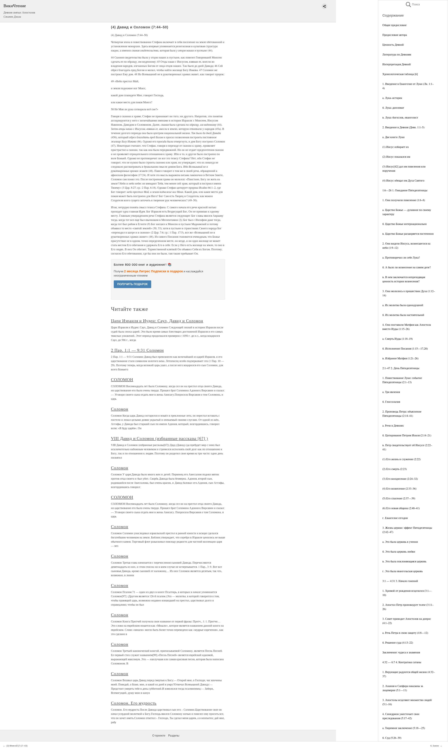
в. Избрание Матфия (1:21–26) (400, 358)
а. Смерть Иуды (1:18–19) (397, 338)
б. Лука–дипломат (393, 107)
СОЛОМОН (122, 379)
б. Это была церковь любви (398, 551)
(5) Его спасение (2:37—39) (398, 498)
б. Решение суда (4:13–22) (397, 642)
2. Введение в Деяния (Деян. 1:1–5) (403, 127)
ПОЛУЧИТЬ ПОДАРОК (132, 284)
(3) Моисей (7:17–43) (16, 746)
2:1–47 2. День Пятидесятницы (400, 368)
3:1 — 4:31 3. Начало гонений (400, 581)
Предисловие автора (394, 35)
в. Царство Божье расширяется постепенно (408, 233)
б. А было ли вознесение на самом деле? (406, 267)
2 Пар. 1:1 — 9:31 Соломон (137, 350)
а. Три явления (391, 392)
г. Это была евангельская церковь (402, 571)
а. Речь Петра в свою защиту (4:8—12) (405, 632)
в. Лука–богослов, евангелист (400, 117)
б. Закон (434, 746)
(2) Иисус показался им (396, 156)
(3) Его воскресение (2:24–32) (400, 478)
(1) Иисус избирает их (395, 147)
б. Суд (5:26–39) (391, 737)
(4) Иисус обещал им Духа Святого (403, 180)
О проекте (158, 735)
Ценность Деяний (393, 44)
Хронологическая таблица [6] (400, 74)
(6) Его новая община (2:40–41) (401, 508)
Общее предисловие (394, 25)
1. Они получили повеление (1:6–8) (403, 200)
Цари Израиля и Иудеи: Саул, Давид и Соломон (157, 320)
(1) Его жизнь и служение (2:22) (401, 459)
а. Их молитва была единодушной (402, 305)
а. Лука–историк (392, 98)
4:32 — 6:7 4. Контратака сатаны (401, 662)
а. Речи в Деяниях (393, 425)
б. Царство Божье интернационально (404, 224)
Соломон (119, 409)
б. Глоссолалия (391, 401)
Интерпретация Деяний (396, 64)
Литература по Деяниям (396, 54)
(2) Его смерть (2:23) (394, 469)
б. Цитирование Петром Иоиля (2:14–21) (406, 435)
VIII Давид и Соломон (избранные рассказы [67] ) (159, 438)
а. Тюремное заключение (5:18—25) (403, 728)
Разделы (173, 735)
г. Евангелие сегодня (395, 518)
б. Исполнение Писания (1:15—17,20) (405, 348)
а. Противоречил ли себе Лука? (401, 257)
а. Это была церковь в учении (400, 541)
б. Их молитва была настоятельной (403, 315)
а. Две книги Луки (393, 137)
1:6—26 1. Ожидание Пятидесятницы (404, 190)
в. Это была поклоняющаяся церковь (404, 561)
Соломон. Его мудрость (133, 703)
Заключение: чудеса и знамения (401, 652)
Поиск (412, 4)
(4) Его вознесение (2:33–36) (399, 488)
